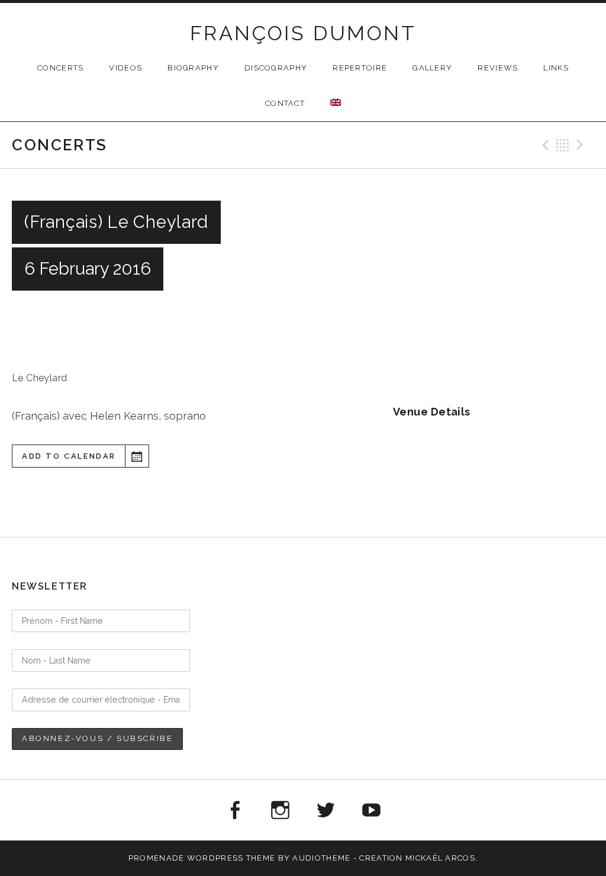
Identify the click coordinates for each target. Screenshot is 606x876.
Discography (275, 67)
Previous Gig (543, 145)
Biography (193, 67)
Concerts (60, 67)
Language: (335, 102)
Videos (125, 67)
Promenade (156, 858)
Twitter (326, 810)
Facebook (234, 810)
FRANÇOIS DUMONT (303, 33)
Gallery (432, 67)
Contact (285, 103)
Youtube (371, 810)
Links (556, 67)
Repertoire (360, 67)
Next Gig (581, 145)
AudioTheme (321, 858)
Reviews (498, 67)
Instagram (280, 810)
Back (562, 145)
